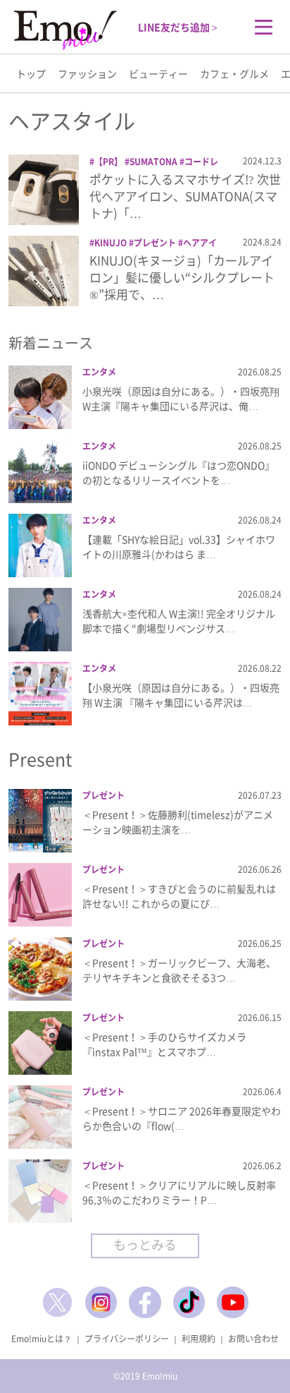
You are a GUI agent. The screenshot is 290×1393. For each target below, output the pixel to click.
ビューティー (158, 73)
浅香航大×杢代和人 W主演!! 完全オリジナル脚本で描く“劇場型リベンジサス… (178, 620)
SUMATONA (153, 161)
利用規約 (198, 1338)
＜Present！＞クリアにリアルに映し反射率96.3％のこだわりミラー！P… (179, 1192)
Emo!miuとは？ (41, 1338)
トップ (31, 73)
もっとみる (145, 1244)
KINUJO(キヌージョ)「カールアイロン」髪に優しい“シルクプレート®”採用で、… (182, 277)
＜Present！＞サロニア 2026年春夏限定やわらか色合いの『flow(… (181, 1118)
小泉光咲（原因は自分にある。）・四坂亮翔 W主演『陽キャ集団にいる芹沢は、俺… (180, 398)
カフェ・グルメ (234, 73)
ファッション (87, 73)
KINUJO (110, 242)
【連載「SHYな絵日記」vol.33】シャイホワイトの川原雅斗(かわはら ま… (178, 546)
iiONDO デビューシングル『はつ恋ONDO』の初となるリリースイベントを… (178, 472)
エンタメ (99, 372)
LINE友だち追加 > (178, 27)
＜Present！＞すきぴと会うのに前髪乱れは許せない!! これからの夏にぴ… (179, 895)
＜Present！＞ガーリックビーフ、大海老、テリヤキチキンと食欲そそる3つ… (179, 969)
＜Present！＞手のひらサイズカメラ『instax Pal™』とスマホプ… (164, 1044)
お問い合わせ (253, 1338)
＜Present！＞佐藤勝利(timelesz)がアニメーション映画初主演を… (177, 821)
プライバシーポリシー (126, 1338)
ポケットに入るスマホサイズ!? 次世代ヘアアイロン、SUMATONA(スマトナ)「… (185, 196)
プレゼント (155, 242)
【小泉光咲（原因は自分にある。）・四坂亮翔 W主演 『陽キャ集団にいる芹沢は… (180, 694)
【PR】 (108, 161)
